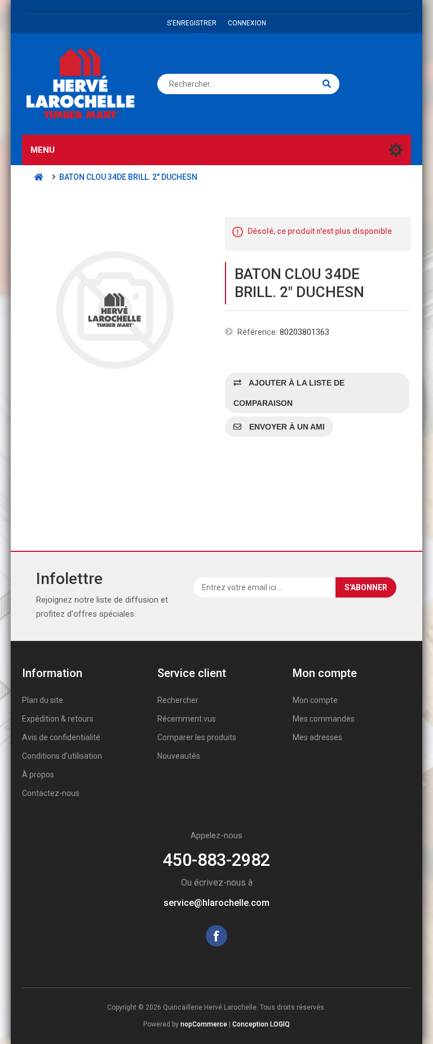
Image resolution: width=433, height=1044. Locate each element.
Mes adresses (317, 737)
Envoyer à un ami (286, 426)
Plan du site (42, 700)
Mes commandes (324, 718)
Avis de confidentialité (61, 737)
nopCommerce (203, 1024)
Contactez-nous (50, 793)
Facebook (216, 935)
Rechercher (177, 700)
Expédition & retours (58, 718)
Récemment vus (186, 718)
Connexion (247, 23)
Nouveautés (178, 755)
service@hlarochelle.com (216, 902)
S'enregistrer (191, 23)
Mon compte (315, 700)
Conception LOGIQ (261, 1024)
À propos (38, 774)
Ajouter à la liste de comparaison (288, 393)
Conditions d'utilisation (62, 755)
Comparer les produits (196, 737)
